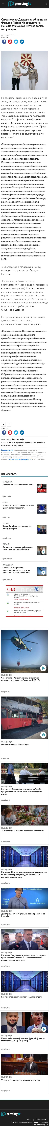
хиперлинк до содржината (20, 459)
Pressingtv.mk (7, 450)
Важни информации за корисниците (25, 1122)
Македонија (18, 439)
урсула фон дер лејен (13, 445)
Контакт (45, 1122)
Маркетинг (41, 1120)
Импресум (31, 1120)
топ (11, 442)
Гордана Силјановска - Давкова (30, 442)
